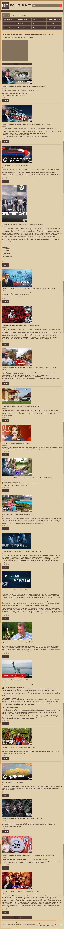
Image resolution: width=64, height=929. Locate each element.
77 (12, 64)
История (51, 23)
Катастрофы (7, 23)
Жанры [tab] (13, 15)
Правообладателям (29, 924)
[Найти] (60, 5)
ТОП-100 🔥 (8, 19)
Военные (36, 23)
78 (16, 64)
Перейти (5, 100)
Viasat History (52, 27)
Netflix (20, 23)
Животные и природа (54, 19)
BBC (35, 19)
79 (20, 64)
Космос (35, 27)
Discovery (21, 27)
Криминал (7, 27)
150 (27, 64)
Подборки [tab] (6, 15)
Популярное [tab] (22, 15)
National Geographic (23, 19)
